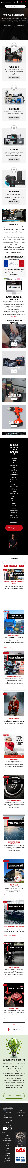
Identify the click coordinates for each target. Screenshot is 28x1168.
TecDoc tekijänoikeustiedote (8, 1146)
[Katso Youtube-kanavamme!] (5, 1129)
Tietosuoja (8, 1160)
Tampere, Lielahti (20, 1115)
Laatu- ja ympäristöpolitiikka (7, 1151)
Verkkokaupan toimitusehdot (7, 1137)
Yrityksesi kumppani (7, 25)
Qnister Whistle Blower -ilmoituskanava (7, 1141)
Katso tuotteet (14, 316)
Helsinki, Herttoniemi (20, 1112)
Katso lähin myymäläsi (19, 25)
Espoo (20, 1110)
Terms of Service (16, 271)
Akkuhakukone (7, 1143)
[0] (21, 2)
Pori (20, 1113)
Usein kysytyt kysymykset (7, 1157)
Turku (20, 1117)
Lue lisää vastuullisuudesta (14, 1096)
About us (7, 1135)
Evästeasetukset (7, 1162)
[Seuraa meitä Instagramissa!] (11, 1128)
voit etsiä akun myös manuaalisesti (14, 276)
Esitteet (7, 1148)
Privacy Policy (8, 271)
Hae (22, 263)
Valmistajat (7, 1158)
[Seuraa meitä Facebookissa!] (8, 1128)
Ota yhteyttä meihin (14, 528)
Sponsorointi (7, 1153)
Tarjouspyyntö (7, 1155)
